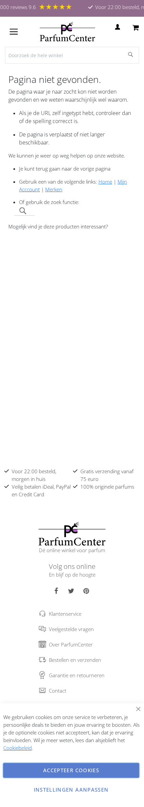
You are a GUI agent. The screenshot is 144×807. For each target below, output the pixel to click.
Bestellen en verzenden (75, 660)
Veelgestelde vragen (71, 629)
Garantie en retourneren (76, 675)
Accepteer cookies (71, 770)
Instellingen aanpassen (71, 789)
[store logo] (67, 32)
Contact (57, 690)
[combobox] (72, 55)
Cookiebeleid (17, 747)
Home (105, 181)
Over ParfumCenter (71, 644)
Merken (53, 189)
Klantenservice (65, 613)
